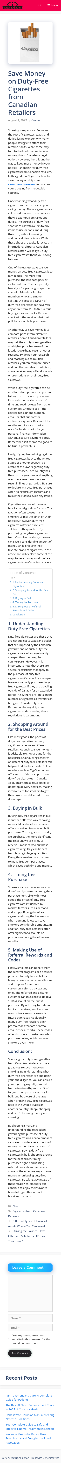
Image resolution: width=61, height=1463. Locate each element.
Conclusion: (19, 614)
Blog (15, 1206)
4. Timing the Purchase (26, 602)
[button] (39, 5)
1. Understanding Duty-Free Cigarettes (28, 584)
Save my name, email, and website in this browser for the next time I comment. (31, 1339)
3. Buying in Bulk (22, 598)
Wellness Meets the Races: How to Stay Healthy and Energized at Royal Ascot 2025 (28, 1438)
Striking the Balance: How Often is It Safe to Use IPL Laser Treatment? (28, 1236)
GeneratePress (51, 1457)
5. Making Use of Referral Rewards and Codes (27, 608)
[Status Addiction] (12, 5)
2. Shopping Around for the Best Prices (30, 592)
